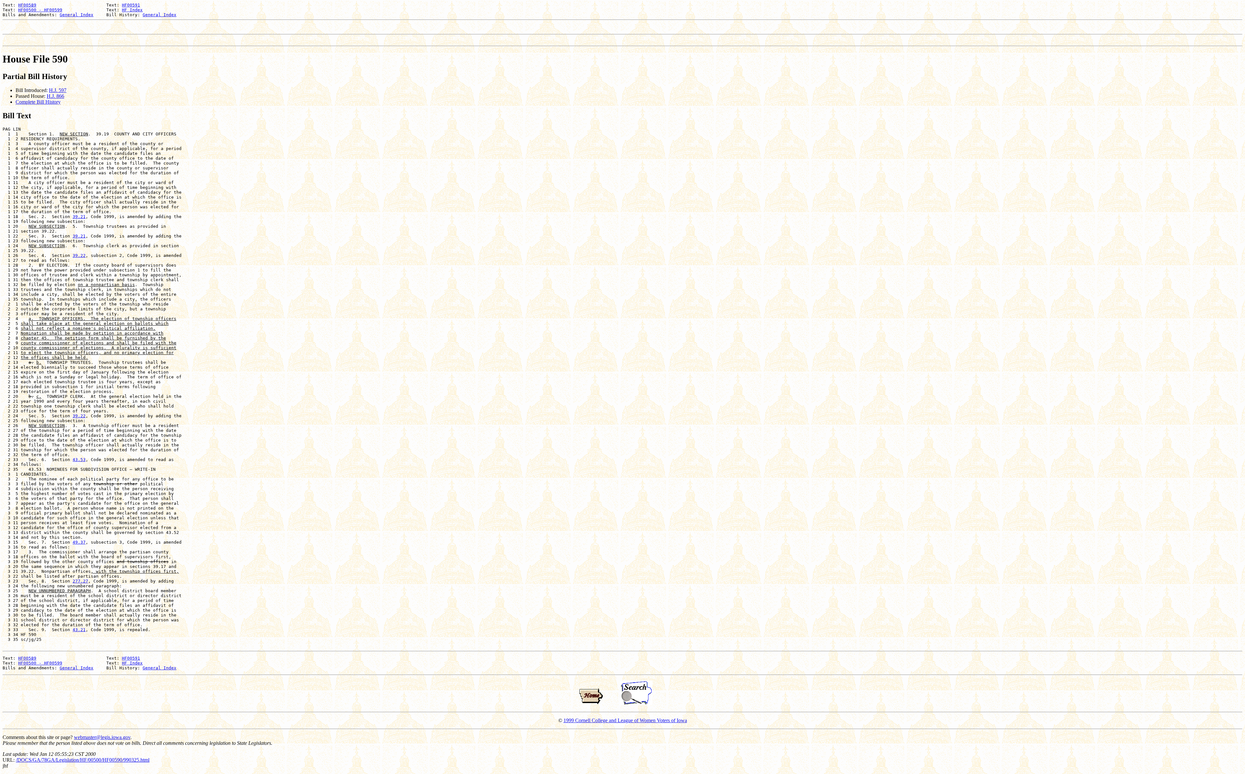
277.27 (80, 581)
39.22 (79, 255)
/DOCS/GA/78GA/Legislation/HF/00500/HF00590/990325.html (82, 760)
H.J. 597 (57, 90)
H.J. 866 (55, 96)
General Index (76, 14)
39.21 (79, 216)
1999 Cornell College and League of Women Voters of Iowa (625, 720)
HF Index (132, 9)
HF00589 (27, 5)
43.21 (79, 629)
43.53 (79, 459)
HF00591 (131, 5)
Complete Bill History (38, 102)
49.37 (79, 542)
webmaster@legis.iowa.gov (102, 737)
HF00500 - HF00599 (40, 9)
